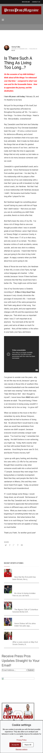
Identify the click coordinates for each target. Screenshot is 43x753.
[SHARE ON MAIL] (22, 545)
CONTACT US (36, 2)
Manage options (21, 749)
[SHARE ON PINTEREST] (17, 545)
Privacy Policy (21, 740)
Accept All (15, 745)
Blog (13, 50)
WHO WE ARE (26, 2)
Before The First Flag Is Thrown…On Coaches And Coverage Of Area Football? (26, 572)
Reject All (28, 745)
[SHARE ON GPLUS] (13, 545)
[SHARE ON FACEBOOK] (9, 545)
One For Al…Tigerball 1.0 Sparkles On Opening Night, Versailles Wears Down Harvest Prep (26, 588)
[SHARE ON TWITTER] (5, 545)
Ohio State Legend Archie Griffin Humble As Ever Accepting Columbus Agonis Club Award (26, 604)
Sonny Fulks (16, 47)
